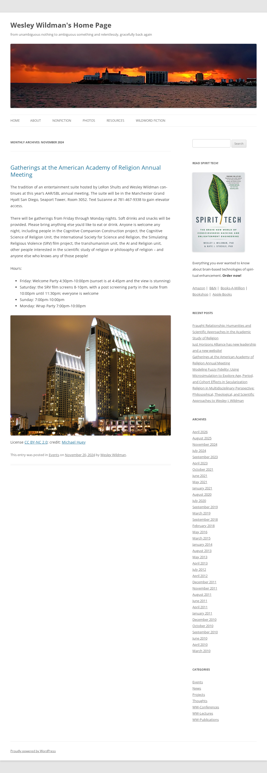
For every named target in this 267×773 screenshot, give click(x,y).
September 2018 (205, 519)
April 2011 (200, 607)
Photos (89, 120)
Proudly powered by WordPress (33, 751)
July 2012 (199, 569)
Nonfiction (61, 120)
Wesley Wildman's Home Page (60, 25)
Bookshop (200, 294)
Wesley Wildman (113, 454)
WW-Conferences (205, 707)
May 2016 (199, 532)
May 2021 (199, 482)
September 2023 (205, 457)
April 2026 (200, 432)
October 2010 (202, 625)
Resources (115, 120)
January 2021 (202, 488)
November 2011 (204, 588)
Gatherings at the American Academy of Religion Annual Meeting (85, 170)
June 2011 (199, 600)
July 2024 (199, 450)
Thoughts (199, 700)
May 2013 (199, 557)
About (35, 120)
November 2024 (204, 444)
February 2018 (203, 525)
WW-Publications (205, 719)
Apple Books (222, 294)
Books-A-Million (233, 288)
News (196, 688)
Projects (198, 694)
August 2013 (201, 550)
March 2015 (201, 538)
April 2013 (200, 563)
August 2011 (201, 594)
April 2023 (200, 463)
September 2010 (205, 632)
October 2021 (202, 469)
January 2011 (202, 613)
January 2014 (202, 544)
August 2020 (201, 494)
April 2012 (200, 575)
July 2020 (199, 500)
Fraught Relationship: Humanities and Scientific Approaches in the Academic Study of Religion (221, 331)
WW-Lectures (202, 713)
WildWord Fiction (150, 120)
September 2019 (205, 507)
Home (15, 120)
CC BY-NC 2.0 (36, 442)
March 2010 (201, 650)
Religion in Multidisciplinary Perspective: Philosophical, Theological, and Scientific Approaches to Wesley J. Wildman (223, 394)
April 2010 (200, 644)
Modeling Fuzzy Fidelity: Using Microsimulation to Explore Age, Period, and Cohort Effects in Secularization (222, 375)
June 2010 (199, 638)
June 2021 (199, 475)
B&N (212, 288)
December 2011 (204, 582)
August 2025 (201, 438)
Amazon (198, 288)
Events (54, 454)
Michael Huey (74, 442)
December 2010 (204, 619)
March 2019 (201, 513)
